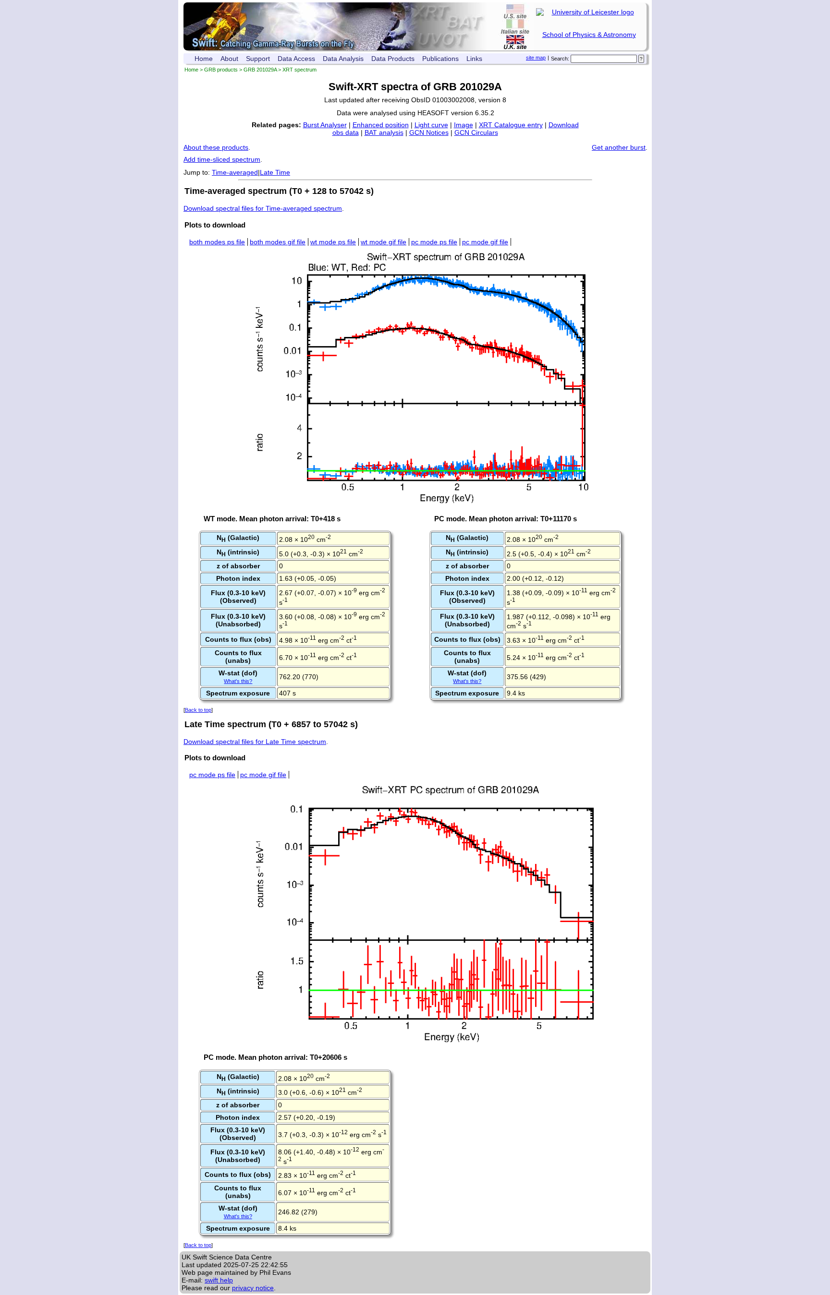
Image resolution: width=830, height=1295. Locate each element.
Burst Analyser (325, 125)
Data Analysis (343, 58)
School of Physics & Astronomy (589, 34)
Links (474, 58)
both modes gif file (277, 242)
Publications (440, 58)
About (229, 58)
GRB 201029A (260, 69)
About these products (215, 147)
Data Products (393, 58)
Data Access (296, 58)
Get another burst (619, 147)
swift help (219, 1280)
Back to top (198, 710)
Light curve (431, 125)
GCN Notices (429, 132)
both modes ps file (217, 242)
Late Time (275, 172)
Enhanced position (381, 125)
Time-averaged (235, 172)
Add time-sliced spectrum (221, 159)
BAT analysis (384, 132)
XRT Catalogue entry (511, 125)
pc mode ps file (434, 242)
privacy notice (253, 1288)
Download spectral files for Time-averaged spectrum (262, 208)
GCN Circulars (476, 132)
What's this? (238, 681)
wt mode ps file (333, 242)
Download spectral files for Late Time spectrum (254, 741)
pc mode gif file (485, 242)
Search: (560, 58)
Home (204, 58)
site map (536, 57)
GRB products (221, 69)
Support (258, 58)
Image (463, 125)
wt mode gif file (383, 242)
